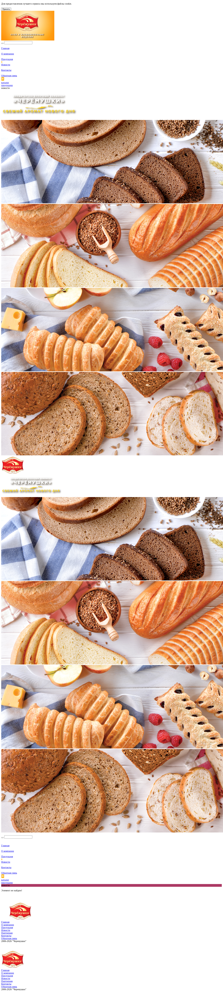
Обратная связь (9, 75)
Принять (6, 9)
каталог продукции (7, 84)
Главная (5, 48)
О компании (7, 53)
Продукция (7, 59)
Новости (5, 64)
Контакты (6, 70)
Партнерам (7, 933)
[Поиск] (2, 43)
